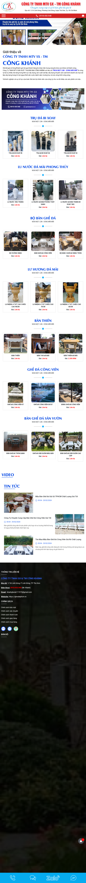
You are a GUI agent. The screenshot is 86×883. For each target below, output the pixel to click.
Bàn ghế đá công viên (15, 253)
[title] (13, 877)
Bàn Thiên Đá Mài (70, 355)
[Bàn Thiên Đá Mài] (70, 344)
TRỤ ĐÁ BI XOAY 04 (15, 153)
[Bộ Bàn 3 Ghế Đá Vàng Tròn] (43, 241)
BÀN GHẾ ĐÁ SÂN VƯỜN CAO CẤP (43, 454)
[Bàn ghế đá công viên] (15, 241)
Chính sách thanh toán (9, 615)
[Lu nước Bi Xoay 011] (70, 190)
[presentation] (4, 31)
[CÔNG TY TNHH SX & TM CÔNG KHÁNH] (9, 7)
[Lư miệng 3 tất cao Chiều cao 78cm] (70, 292)
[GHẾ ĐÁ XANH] (70, 392)
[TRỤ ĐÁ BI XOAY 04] (15, 141)
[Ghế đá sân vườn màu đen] (15, 441)
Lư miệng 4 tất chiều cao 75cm (15, 305)
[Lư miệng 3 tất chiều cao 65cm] (43, 292)
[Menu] (4, 15)
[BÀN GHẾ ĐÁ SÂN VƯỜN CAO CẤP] (43, 441)
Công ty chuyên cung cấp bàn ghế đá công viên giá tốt (27, 496)
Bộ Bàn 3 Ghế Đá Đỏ (70, 253)
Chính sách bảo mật (8, 607)
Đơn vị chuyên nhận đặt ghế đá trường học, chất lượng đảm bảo (27, 540)
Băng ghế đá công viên (43, 404)
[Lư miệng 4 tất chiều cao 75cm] (15, 292)
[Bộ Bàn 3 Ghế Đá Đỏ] (70, 241)
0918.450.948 (45, 16)
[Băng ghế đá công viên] (43, 392)
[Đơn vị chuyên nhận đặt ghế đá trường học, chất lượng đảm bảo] (69, 546)
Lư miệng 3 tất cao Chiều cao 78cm (70, 305)
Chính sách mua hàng (9, 622)
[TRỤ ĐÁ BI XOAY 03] (70, 141)
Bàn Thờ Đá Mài (43, 355)
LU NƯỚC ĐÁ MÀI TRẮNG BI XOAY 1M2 (43, 203)
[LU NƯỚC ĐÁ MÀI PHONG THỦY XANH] (15, 190)
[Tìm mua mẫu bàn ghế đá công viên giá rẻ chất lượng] (18, 524)
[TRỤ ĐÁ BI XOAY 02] (43, 141)
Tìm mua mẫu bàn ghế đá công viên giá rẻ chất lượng (58, 518)
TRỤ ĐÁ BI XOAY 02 (43, 153)
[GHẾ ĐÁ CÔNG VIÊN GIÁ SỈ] (15, 392)
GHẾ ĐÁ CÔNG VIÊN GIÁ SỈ (15, 404)
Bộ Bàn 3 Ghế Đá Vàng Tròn (43, 253)
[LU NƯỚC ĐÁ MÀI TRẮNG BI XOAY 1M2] (43, 190)
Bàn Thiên (15, 355)
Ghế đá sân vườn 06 (70, 453)
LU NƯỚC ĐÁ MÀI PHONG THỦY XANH (15, 203)
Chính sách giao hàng (9, 618)
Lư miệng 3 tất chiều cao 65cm (43, 305)
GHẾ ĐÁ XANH (71, 404)
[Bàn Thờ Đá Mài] (43, 344)
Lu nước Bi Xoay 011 (70, 202)
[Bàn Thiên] (15, 344)
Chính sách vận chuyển (9, 611)
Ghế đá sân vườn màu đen (15, 453)
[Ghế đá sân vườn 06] (70, 441)
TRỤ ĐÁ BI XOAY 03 (70, 153)
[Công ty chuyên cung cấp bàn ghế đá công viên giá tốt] (69, 503)
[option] (15, 144)
